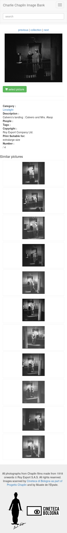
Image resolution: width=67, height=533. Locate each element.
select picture (16, 89)
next (46, 30)
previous (23, 30)
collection (36, 30)
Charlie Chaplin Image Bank (24, 4)
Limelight (8, 110)
